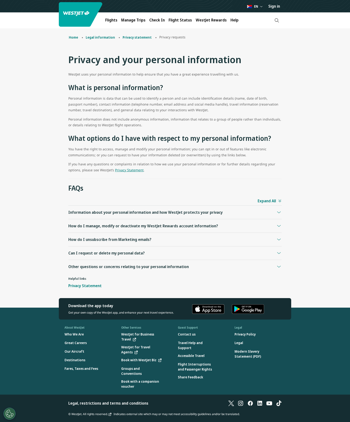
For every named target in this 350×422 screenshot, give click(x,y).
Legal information (100, 37)
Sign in (274, 6)
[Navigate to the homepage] (81, 14)
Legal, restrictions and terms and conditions (108, 403)
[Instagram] (241, 403)
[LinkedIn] (260, 403)
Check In (157, 20)
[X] (231, 403)
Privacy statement (137, 37)
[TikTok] (279, 403)
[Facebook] (250, 403)
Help (234, 20)
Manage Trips (133, 20)
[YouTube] (269, 403)
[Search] (277, 20)
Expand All (267, 200)
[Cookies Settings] (9, 414)
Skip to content (4, 9)
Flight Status (180, 20)
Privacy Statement (129, 170)
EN (256, 6)
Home (73, 37)
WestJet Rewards (211, 20)
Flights (111, 20)
